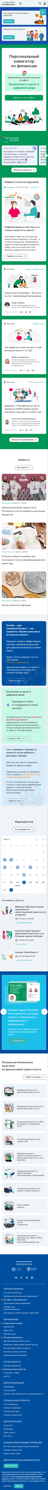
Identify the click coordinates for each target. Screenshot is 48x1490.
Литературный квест (13, 1337)
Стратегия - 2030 (11, 1373)
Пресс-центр (9, 1432)
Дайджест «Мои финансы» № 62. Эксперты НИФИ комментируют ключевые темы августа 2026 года (22, 408)
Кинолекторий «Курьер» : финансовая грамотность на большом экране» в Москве (29, 933)
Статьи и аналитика (12, 1293)
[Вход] (45, 3)
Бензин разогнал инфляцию (16, 605)
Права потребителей (34, 269)
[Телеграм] (26, 1277)
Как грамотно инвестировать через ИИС (16, 14)
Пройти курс (15, 680)
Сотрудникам (10, 1390)
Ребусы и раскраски (12, 1408)
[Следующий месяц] (43, 839)
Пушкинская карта (12, 1411)
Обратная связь (11, 1466)
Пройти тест (15, 738)
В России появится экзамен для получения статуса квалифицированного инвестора (23, 560)
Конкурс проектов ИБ (13, 1450)
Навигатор (8, 1330)
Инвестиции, (8, 552)
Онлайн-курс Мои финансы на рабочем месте (23, 1394)
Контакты (8, 1436)
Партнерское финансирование (17, 1303)
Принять (19, 1486)
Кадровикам (9, 1387)
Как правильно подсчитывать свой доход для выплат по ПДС (22, 349)
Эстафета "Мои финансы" (15, 1300)
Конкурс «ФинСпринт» (26, 952)
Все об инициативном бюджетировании (21, 1446)
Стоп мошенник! (11, 1404)
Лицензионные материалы (15, 1355)
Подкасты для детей (13, 1415)
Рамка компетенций (13, 1323)
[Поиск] (40, 3)
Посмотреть (18, 1041)
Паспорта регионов (12, 1366)
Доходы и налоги (36, 382)
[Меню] (43, 12)
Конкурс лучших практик (14, 29)
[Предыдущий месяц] (37, 839)
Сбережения (38, 324)
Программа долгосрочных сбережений (20, 1296)
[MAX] (32, 1277)
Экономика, (7, 503)
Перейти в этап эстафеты (24, 98)
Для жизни (21, 944)
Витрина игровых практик (15, 1352)
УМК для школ (10, 1334)
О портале (8, 1425)
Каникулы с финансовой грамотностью (21, 1345)
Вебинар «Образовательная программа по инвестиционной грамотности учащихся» (30, 911)
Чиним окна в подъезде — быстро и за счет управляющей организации (23, 294)
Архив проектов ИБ (12, 1454)
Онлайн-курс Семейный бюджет (12, 1308)
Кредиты (35, 187)
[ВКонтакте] (16, 1277)
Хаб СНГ (7, 1376)
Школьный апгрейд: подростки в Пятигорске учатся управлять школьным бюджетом (23, 511)
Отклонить (7, 1486)
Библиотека (9, 1327)
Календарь (8, 1429)
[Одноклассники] (21, 1277)
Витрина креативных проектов (17, 1348)
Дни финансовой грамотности (17, 1341)
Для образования (24, 923)
